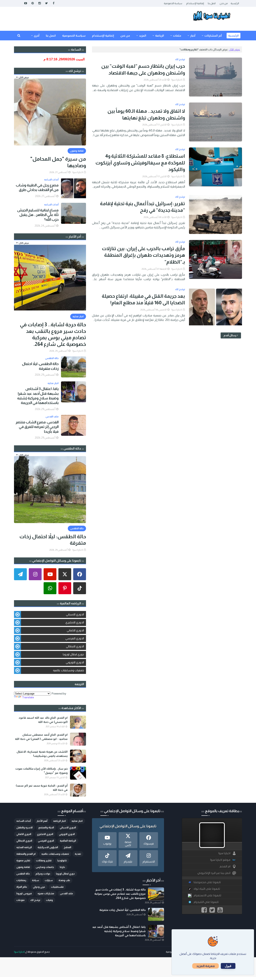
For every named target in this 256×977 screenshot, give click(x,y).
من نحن (224, 3)
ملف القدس (66, 893)
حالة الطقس (23, 873)
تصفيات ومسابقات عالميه (68, 670)
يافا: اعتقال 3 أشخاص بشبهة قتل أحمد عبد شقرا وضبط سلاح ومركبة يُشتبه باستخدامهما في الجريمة (38, 396)
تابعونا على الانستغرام (207, 895)
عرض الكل (234, 49)
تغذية (78, 854)
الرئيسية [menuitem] (233, 35)
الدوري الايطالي (75, 646)
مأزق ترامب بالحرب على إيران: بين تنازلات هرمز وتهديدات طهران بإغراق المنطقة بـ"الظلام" (143, 255)
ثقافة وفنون (23, 867)
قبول (228, 966)
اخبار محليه (77, 821)
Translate (28, 697)
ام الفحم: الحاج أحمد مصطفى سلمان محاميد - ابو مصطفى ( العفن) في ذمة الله (41, 736)
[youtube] (25, 3)
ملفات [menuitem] (177, 35)
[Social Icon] (79, 574)
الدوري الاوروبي (75, 662)
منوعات (20, 900)
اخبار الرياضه (59, 821)
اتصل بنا (212, 3)
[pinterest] (32, 3)
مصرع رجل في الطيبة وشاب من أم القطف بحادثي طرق (37, 187)
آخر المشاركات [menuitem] (213, 35)
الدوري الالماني (75, 630)
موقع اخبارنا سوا (220, 859)
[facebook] (53, 3)
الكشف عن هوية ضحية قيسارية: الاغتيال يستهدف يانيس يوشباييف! (42, 753)
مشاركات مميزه (46, 893)
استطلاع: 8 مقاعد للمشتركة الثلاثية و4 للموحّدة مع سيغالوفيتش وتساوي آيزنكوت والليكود (140, 162)
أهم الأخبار (42, 821)
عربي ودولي (39, 886)
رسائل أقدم (230, 335)
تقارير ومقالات (44, 860)
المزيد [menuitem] (142, 35)
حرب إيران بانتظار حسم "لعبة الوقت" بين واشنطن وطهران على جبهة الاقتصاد (143, 69)
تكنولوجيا (62, 860)
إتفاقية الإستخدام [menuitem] (103, 35)
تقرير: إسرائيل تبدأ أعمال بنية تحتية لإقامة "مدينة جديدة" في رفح (142, 207)
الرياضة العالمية (68, 840)
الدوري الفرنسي (74, 638)
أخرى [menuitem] (36, 35)
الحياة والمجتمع (46, 827)
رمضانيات (21, 880)
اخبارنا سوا (176, 79)
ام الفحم (225, 866)
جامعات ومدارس (45, 867)
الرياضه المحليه (24, 847)
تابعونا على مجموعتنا (207, 882)
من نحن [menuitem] (125, 35)
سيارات (49, 880)
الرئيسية (235, 3)
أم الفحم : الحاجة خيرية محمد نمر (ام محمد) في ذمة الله (42, 787)
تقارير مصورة (23, 860)
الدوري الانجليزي (74, 622)
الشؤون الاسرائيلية (48, 847)
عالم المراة (21, 886)
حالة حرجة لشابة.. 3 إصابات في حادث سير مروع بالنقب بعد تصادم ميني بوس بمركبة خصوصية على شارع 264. (53, 334)
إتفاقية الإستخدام (195, 3)
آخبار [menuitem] (192, 35)
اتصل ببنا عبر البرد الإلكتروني (213, 873)
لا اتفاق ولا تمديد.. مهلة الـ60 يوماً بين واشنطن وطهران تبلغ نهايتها (146, 114)
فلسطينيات (57, 886)
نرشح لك (35, 900)
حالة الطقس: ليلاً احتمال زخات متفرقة (40, 366)
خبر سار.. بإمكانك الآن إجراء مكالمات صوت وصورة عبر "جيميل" (41, 770)
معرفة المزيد (205, 966)
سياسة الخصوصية (173, 3)
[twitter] (46, 3)
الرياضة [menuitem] (159, 35)
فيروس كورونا (24, 893)
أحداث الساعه (23, 821)
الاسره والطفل (24, 827)
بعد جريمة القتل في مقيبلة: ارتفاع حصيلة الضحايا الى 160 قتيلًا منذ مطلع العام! (143, 299)
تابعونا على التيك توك (207, 888)
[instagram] (39, 3)
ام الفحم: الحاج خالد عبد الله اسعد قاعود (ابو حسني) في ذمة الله (43, 719)
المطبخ (67, 847)
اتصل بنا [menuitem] (51, 35)
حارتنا (62, 867)
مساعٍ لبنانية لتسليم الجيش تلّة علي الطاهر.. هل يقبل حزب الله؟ (38, 215)
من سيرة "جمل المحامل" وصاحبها (58, 162)
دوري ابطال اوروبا (73, 654)
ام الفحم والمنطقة (26, 854)
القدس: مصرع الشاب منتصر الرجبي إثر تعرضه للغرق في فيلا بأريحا (37, 427)
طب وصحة (64, 880)
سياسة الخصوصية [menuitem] (74, 35)
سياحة (35, 880)
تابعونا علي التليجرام (206, 901)
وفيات (49, 900)
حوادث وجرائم (43, 873)
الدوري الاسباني (75, 614)
